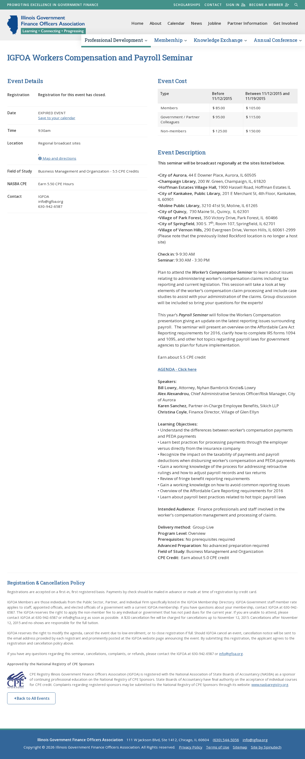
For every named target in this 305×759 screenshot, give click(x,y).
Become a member (266, 4)
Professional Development (114, 40)
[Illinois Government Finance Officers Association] (46, 25)
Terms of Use (217, 747)
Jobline (214, 23)
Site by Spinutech (266, 747)
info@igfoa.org (231, 653)
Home (137, 23)
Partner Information (247, 23)
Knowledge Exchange (219, 40)
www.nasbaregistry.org (269, 684)
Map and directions (59, 158)
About (156, 23)
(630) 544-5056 (226, 739)
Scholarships (186, 4)
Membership (168, 40)
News (196, 23)
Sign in (232, 4)
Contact (213, 4)
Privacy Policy (190, 747)
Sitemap (240, 747)
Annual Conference (276, 40)
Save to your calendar (56, 117)
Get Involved (285, 23)
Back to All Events (33, 698)
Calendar (176, 23)
